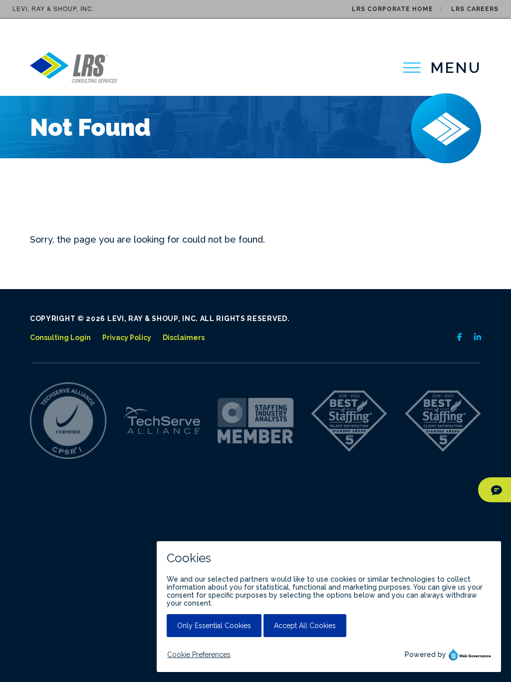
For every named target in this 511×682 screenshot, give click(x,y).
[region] (442, 67)
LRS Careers (475, 8)
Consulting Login (60, 337)
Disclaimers (184, 337)
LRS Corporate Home (392, 8)
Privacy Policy (126, 337)
